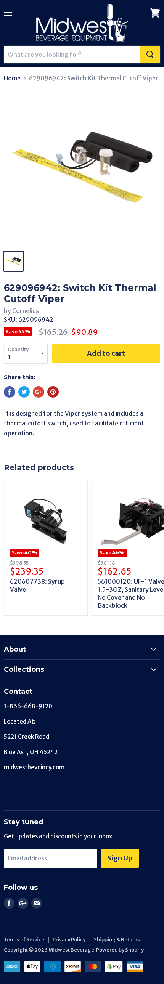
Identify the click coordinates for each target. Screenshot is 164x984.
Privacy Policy (69, 939)
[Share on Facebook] (9, 392)
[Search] (150, 54)
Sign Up (120, 858)
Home (12, 78)
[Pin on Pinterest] (53, 392)
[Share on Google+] (38, 392)
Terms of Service (24, 939)
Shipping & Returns (117, 939)
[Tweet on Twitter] (24, 392)
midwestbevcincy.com (34, 767)
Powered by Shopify (120, 950)
